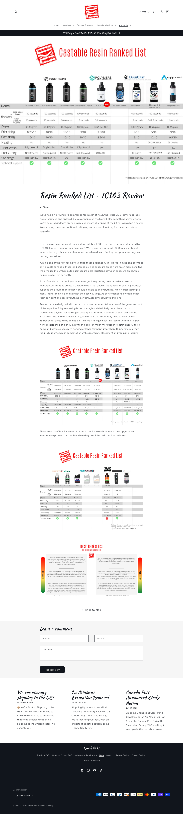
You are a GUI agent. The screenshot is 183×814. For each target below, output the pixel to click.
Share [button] (46, 207)
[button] (16, 12)
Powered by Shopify (45, 806)
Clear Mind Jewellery (28, 806)
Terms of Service (91, 760)
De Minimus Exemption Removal (90, 695)
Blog (101, 755)
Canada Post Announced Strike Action (143, 698)
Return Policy (122, 755)
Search (109, 755)
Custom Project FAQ (62, 755)
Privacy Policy (138, 755)
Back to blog (93, 609)
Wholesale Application (86, 755)
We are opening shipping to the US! (35, 695)
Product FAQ (43, 755)
